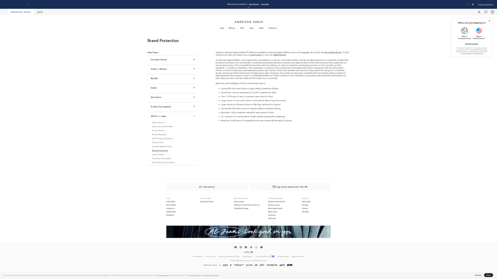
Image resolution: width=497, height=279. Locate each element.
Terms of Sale (158, 154)
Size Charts (156, 97)
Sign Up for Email (206, 201)
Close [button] (488, 275)
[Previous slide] (28, 4)
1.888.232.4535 (279, 54)
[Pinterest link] (246, 248)
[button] (465, 33)
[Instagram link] (241, 248)
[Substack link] (261, 248)
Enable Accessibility (485, 4)
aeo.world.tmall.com (333, 52)
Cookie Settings (195, 275)
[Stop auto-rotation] (473, 4)
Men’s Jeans (272, 211)
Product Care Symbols (161, 106)
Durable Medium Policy (162, 146)
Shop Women (254, 4)
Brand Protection (160, 150)
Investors (305, 205)
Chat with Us (209, 186)
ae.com (306, 52)
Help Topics (153, 52)
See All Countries (471, 44)
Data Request (247, 256)
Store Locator (239, 201)
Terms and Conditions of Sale (228, 256)
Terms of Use (479, 53)
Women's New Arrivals (276, 201)
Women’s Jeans (274, 205)
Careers (305, 208)
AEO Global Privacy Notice (163, 162)
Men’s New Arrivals (275, 208)
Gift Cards (272, 218)
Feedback (170, 215)
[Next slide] (468, 4)
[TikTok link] (251, 248)
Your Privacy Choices (211, 275)
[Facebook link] (236, 248)
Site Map (305, 211)
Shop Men (265, 4)
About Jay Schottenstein (162, 126)
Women (232, 28)
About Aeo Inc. (158, 122)
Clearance (273, 28)
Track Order (170, 201)
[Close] (489, 20)
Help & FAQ (170, 211)
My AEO (154, 78)
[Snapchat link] (256, 248)
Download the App (241, 208)
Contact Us (170, 208)
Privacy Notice (163, 275)
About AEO (306, 201)
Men (242, 28)
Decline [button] (478, 275)
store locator (256, 54)
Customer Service (159, 59)
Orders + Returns (159, 69)
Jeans (251, 28)
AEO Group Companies (162, 138)
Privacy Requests (159, 134)
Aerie (261, 28)
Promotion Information (161, 158)
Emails (154, 87)
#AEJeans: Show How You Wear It (246, 205)
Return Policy (171, 205)
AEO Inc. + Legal (158, 116)
